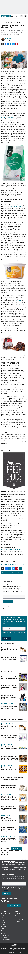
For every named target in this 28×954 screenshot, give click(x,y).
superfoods (17, 300)
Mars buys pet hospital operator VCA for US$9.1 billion (9, 687)
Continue (7, 601)
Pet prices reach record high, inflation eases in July (8, 787)
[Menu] (25, 16)
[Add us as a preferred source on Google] (20, 568)
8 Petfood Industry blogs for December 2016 (9, 707)
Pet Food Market (7, 20)
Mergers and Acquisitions (8, 775)
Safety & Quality (6, 655)
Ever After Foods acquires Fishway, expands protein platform (12, 778)
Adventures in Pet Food (8, 646)
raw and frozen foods (7, 117)
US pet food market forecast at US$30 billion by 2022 (9, 697)
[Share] (6, 44)
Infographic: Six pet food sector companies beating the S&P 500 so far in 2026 (9, 758)
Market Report (5, 815)
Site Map (24, 949)
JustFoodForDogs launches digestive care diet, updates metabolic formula (9, 797)
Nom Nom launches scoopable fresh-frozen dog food (8, 808)
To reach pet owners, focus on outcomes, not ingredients (9, 649)
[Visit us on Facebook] (2, 901)
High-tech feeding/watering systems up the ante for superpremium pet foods (9, 818)
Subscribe (4, 948)
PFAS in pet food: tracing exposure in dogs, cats (9, 658)
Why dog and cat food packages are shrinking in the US (9, 678)
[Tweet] (13, 44)
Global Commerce (6, 826)
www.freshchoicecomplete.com (11, 549)
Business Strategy (6, 754)
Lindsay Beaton (9, 38)
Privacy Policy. (6, 635)
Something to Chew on (8, 836)
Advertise (10, 948)
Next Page (16, 848)
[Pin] (16, 44)
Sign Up (6, 638)
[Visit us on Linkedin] (5, 901)
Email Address (7, 594)
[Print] (2, 44)
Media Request (7, 949)
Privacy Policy (16, 949)
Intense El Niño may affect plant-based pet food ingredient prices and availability (8, 829)
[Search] (21, 16)
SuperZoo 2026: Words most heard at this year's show (9, 748)
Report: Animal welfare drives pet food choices (8, 768)
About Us (17, 948)
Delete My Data (14, 905)
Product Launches (6, 794)
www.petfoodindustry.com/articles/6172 (13, 564)
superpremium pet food (16, 206)
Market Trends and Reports (7, 745)
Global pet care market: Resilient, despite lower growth (8, 839)
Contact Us (24, 948)
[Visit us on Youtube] (8, 901)
